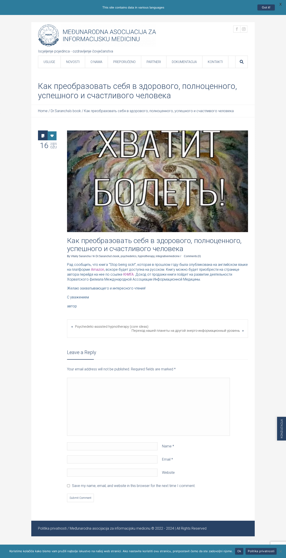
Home (43, 111)
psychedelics (129, 256)
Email (167, 459)
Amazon (97, 269)
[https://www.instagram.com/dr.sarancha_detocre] (243, 29)
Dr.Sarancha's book (66, 111)
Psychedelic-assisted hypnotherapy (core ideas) (111, 327)
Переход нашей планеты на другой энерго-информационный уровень (186, 331)
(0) (199, 256)
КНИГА (128, 274)
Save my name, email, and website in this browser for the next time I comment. (134, 486)
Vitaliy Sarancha (81, 256)
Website (168, 472)
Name (168, 446)
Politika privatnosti (52, 528)
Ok (239, 551)
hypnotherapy (146, 256)
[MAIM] (97, 35)
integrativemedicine (168, 256)
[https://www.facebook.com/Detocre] (236, 29)
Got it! (266, 7)
